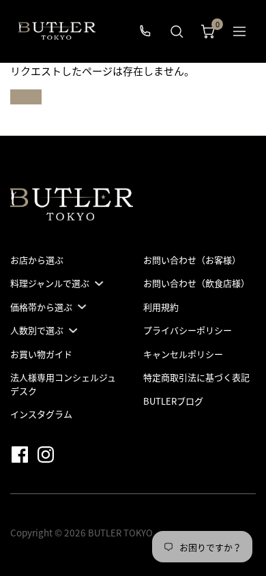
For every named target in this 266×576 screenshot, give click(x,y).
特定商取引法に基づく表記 (196, 377)
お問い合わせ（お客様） (192, 259)
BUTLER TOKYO (120, 532)
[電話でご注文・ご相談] (145, 31)
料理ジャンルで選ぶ (49, 282)
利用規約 (161, 306)
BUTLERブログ (173, 400)
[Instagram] (48, 454)
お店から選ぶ (36, 259)
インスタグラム (41, 413)
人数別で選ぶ (36, 329)
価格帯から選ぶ (41, 306)
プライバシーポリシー (187, 329)
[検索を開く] (176, 31)
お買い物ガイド (41, 353)
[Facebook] (22, 454)
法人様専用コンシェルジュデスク (63, 384)
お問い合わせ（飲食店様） (196, 282)
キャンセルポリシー (183, 353)
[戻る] (239, 31)
